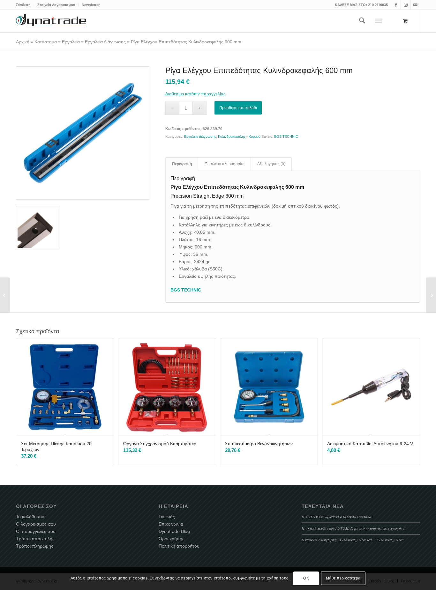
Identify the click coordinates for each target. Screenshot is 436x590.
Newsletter (91, 5)
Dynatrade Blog (174, 531)
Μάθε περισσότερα (343, 578)
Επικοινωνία (171, 524)
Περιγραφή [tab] (182, 164)
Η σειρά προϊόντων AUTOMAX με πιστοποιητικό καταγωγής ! (353, 528)
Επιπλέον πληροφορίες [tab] (224, 164)
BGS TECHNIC (286, 136)
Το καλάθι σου (30, 516)
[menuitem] (25, 4)
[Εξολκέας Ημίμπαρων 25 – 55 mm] (431, 295)
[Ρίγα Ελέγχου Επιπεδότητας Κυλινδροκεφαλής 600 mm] (82, 133)
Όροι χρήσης (171, 538)
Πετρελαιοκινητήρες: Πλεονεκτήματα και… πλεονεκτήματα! (353, 539)
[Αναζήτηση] (362, 21)
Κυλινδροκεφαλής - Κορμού (239, 136)
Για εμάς (167, 516)
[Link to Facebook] (396, 5)
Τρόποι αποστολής (35, 538)
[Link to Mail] (415, 5)
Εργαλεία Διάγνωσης (105, 41)
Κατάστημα (45, 41)
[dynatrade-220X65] (51, 21)
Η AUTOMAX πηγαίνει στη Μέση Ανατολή (336, 516)
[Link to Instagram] (405, 5)
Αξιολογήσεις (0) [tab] (271, 164)
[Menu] (378, 21)
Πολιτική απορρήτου (179, 546)
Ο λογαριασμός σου (36, 524)
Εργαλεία (71, 41)
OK (306, 578)
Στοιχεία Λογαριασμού (56, 5)
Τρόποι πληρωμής (34, 546)
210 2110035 (378, 5)
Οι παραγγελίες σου (36, 531)
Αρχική (22, 41)
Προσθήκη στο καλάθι (238, 108)
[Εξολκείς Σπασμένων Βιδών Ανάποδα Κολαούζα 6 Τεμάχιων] (5, 295)
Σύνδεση (23, 5)
